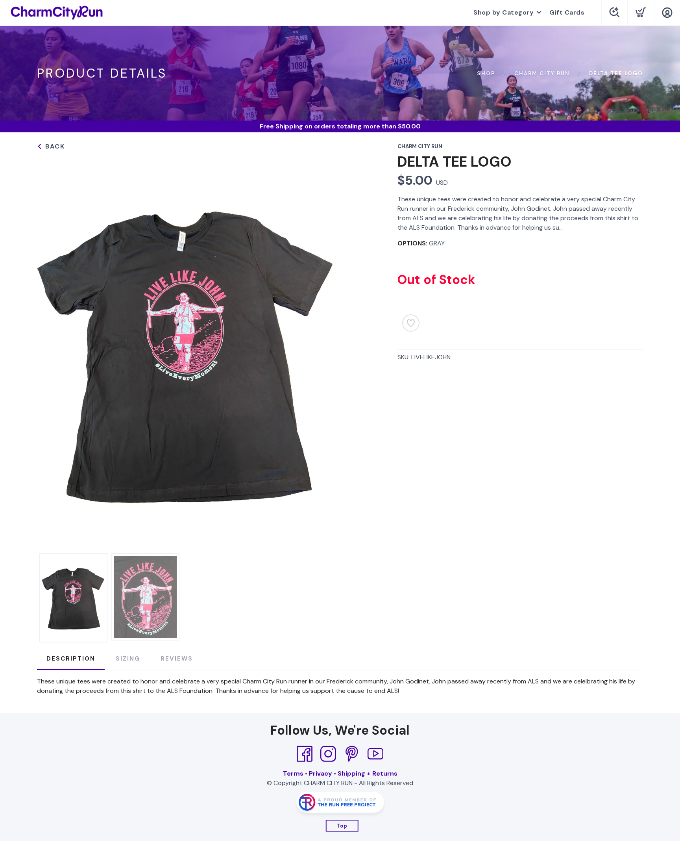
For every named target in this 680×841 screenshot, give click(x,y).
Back (54, 146)
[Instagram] (328, 754)
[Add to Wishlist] (410, 323)
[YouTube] (375, 754)
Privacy (320, 773)
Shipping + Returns (367, 773)
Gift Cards (566, 12)
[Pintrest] (352, 754)
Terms (293, 773)
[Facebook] (304, 754)
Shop (486, 73)
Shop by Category (503, 12)
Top (342, 825)
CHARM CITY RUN (542, 73)
